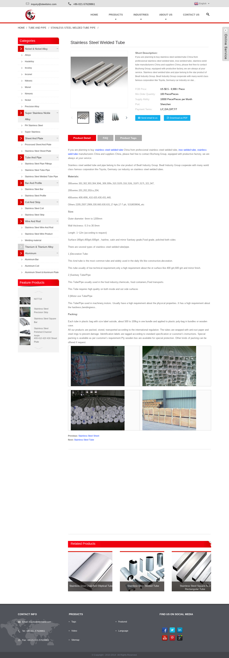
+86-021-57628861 (35, 631)
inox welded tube (187, 150)
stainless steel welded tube (109, 150)
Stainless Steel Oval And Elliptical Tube (91, 585)
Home (21, 27)
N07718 (38, 299)
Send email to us (149, 118)
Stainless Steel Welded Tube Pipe (73, 27)
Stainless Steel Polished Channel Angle (43, 332)
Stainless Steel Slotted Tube (143, 585)
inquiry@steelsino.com (44, 4)
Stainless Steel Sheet (88, 436)
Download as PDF (178, 118)
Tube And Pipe (37, 27)
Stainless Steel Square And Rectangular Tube (195, 587)
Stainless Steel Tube (84, 440)
